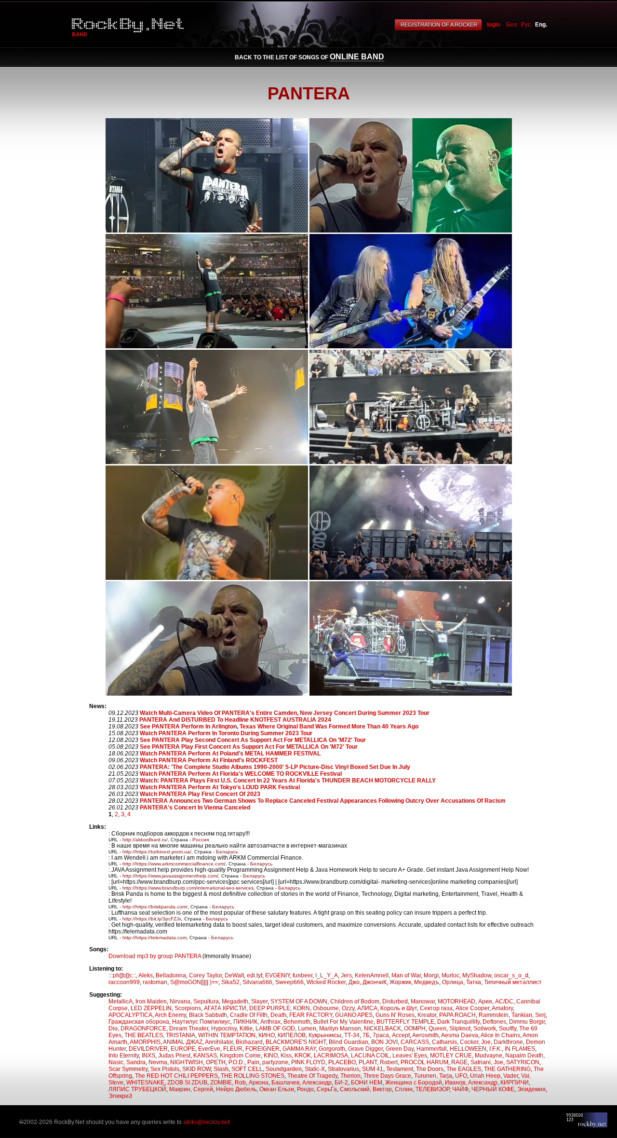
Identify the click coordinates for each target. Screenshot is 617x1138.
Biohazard (249, 1042)
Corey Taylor (205, 975)
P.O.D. (236, 1062)
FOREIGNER (262, 1048)
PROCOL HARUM (424, 1062)
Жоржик (400, 982)
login (493, 24)
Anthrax (270, 1021)
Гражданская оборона (138, 1021)
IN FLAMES (520, 1048)
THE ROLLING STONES (252, 1075)
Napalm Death (524, 1055)
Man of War (406, 975)
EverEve (209, 1048)
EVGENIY (277, 975)
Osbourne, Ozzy (333, 1008)
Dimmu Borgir (527, 1021)
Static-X (315, 1069)
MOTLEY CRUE (451, 1055)
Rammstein (494, 1015)
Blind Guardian (348, 1042)
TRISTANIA (180, 1035)
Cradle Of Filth (249, 1015)
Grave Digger (365, 1048)
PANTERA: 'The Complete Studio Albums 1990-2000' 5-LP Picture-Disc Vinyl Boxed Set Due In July (275, 767)
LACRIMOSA (331, 1055)
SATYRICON (522, 1062)
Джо (354, 982)
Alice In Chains (500, 1035)
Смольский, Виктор (366, 1089)
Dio (113, 1028)
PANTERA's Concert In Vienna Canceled (195, 807)
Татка (473, 982)
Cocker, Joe (475, 1042)
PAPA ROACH (457, 1015)
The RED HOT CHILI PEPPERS (176, 1075)
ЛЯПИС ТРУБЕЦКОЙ (137, 1089)
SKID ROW (196, 1069)
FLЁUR (232, 1048)
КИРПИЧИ (514, 1082)
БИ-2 (341, 1082)
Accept (401, 1035)
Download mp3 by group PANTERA (154, 956)
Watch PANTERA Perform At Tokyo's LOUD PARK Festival (220, 787)
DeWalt (234, 975)
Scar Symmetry (128, 1069)
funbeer (302, 975)
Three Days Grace (387, 1075)
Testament (399, 1069)
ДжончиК (374, 982)
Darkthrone (508, 1042)
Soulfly (507, 1028)
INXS (148, 1055)
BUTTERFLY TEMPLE (405, 1021)
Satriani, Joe (486, 1062)
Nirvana (180, 1001)
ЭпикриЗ (120, 1096)
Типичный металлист (513, 982)
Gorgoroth (332, 1048)
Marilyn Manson (340, 1028)
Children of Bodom (354, 1001)
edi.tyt (254, 975)
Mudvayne (488, 1055)
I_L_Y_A (326, 975)
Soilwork (484, 1028)
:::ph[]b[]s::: (122, 975)
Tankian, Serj (528, 1015)
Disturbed (395, 1001)
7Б (366, 1035)
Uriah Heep (485, 1075)
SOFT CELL (247, 1069)
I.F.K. (495, 1048)
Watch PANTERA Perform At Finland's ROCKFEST (209, 760)
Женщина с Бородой (413, 1082)
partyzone (275, 1062)
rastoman (155, 982)
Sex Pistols (164, 1069)
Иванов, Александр (471, 1082)
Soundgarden (284, 1069)
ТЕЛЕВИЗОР (432, 1089)
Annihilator (219, 1042)
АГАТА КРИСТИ (225, 1008)
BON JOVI (384, 1042)
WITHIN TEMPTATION (226, 1035)
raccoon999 (124, 982)
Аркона (258, 1082)
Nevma (157, 1062)
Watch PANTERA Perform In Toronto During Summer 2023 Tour (226, 733)
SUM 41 (372, 1069)
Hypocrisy (224, 1028)
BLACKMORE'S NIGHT (296, 1042)
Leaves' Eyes (409, 1055)
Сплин (404, 1089)
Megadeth (235, 1001)
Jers (346, 975)
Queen (437, 1028)
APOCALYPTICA (130, 1015)
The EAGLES (463, 1069)
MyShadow (476, 975)
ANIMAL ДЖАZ (182, 1042)
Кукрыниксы (324, 1035)
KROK (303, 1055)
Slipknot (459, 1028)
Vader (510, 1075)
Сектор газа (436, 1008)
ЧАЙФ (460, 1089)
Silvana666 (257, 982)
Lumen (307, 1028)
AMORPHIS (145, 1042)
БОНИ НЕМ (366, 1082)
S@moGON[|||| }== (194, 982)
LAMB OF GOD (275, 1028)
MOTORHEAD (456, 1001)
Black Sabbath (208, 1015)
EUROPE (183, 1048)
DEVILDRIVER (148, 1048)
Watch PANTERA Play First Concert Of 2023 (200, 794)
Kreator (426, 1015)
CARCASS (415, 1042)
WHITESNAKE (145, 1082)
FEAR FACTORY (310, 1015)
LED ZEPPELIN (151, 1008)
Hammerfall (431, 1048)
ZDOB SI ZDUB (187, 1082)
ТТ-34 (352, 1035)
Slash (221, 1069)
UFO (461, 1075)
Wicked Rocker (326, 982)
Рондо (305, 1089)
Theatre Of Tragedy (312, 1075)
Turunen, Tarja (433, 1075)
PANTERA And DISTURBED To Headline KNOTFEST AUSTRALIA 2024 (235, 719)
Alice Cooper (472, 1008)
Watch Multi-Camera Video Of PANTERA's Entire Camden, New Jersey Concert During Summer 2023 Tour (284, 713)
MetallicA (120, 1001)
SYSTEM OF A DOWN (298, 1001)
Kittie (246, 1028)
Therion (350, 1075)
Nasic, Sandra (127, 1062)
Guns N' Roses (395, 1015)
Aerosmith (425, 1035)
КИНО (266, 1035)
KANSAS (205, 1055)
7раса (381, 1035)
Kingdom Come (240, 1055)
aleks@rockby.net (206, 1122)
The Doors (429, 1069)
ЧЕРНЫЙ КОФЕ (492, 1089)
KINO (271, 1055)
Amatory (502, 1008)
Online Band (357, 57)
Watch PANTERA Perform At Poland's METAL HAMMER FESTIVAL (230, 753)
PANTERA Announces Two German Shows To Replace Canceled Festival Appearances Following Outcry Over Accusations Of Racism (323, 800)
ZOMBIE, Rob (228, 1082)
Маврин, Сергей (191, 1089)
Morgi (431, 975)
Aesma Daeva (459, 1035)
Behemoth (296, 1021)
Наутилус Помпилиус (201, 1021)
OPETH (216, 1062)
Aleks (145, 975)
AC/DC (504, 1001)
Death (278, 1015)
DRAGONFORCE (143, 1028)
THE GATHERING (507, 1069)
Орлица (452, 982)
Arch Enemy (170, 1015)
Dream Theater (188, 1028)
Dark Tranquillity (458, 1021)
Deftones (494, 1021)
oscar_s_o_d (511, 975)
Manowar (423, 1001)
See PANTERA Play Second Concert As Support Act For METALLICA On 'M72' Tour (253, 740)
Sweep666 (289, 982)
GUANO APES (354, 1015)
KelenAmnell (372, 975)
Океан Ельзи (276, 1089)
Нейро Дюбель (236, 1089)
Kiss (286, 1055)
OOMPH (415, 1028)
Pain (253, 1062)
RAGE (459, 1062)
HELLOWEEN (468, 1048)
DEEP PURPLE (269, 1008)
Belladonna (171, 975)
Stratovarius (343, 1069)
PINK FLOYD (308, 1062)
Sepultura (206, 1001)
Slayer (259, 1001)
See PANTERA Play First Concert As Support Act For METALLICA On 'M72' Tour (249, 746)
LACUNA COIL (370, 1055)
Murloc (450, 975)
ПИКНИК (245, 1021)
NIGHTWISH (186, 1062)
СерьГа (327, 1089)
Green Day (400, 1048)
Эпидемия (531, 1089)
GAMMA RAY (299, 1048)
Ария (485, 1001)
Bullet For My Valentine (343, 1021)
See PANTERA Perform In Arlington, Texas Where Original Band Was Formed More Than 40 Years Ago (279, 726)
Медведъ (426, 982)
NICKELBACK (382, 1028)
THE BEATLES (143, 1035)
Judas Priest (174, 1055)
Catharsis (444, 1042)
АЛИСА (367, 1008)
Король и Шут (398, 1008)
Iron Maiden (151, 1001)
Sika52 (230, 982)
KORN (301, 1008)
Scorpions (187, 1008)
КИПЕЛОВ (292, 1035)
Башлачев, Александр (301, 1082)
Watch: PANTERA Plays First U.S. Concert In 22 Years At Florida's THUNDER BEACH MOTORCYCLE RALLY (288, 780)
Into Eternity (123, 1055)
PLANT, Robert (378, 1062)
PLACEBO (342, 1062)
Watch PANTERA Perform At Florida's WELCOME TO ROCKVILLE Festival (241, 773)
